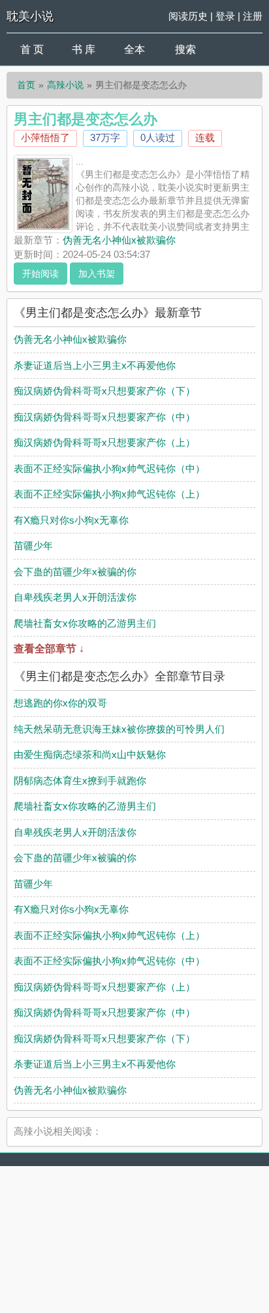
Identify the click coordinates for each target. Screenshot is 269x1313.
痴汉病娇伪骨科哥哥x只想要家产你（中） (104, 416)
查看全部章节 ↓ (49, 648)
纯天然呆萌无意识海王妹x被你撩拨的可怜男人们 (119, 729)
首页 (26, 85)
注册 (252, 16)
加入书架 (96, 273)
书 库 (83, 49)
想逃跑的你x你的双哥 (60, 702)
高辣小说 (65, 85)
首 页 (32, 49)
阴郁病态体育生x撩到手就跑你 (80, 780)
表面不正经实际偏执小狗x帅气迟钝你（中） (109, 468)
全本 (134, 49)
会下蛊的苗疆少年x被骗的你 (75, 571)
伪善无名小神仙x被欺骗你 (119, 239)
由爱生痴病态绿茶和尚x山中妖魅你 (90, 754)
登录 (225, 16)
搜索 (185, 49)
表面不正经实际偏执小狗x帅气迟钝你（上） (109, 493)
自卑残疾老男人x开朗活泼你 (75, 597)
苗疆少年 (33, 545)
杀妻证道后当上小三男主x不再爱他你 (95, 365)
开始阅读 (40, 273)
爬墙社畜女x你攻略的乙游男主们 (85, 623)
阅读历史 (188, 16)
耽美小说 (30, 16)
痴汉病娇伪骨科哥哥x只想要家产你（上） (104, 442)
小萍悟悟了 (45, 137)
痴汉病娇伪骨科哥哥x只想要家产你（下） (104, 390)
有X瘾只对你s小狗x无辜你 (71, 520)
